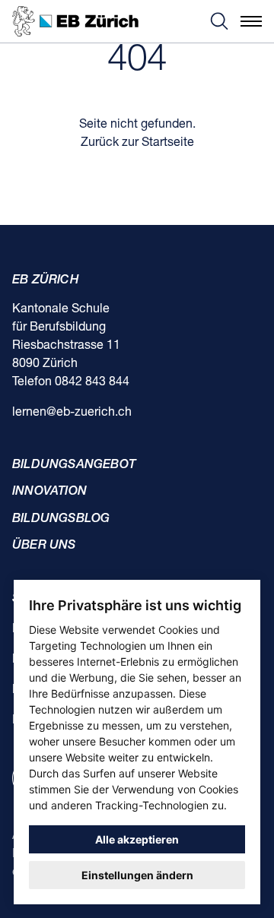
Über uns (44, 546)
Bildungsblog (61, 519)
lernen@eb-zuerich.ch (72, 413)
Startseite (168, 143)
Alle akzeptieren (137, 839)
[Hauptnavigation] (251, 21)
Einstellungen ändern (137, 875)
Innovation (49, 492)
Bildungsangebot (73, 465)
